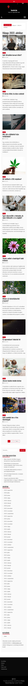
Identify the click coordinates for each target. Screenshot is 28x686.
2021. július (7, 615)
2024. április (7, 529)
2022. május (7, 589)
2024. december (8, 521)
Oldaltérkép (4, 669)
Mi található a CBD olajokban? (12, 179)
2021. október (7, 607)
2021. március (7, 625)
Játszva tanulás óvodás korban (12, 380)
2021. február (7, 628)
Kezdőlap (3, 661)
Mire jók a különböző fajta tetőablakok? (11, 135)
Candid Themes (18, 683)
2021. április (7, 622)
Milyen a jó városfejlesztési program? (11, 299)
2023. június (7, 555)
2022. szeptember (8, 578)
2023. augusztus (8, 550)
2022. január (7, 599)
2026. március (7, 500)
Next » (17, 441)
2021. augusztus (8, 612)
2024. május (7, 526)
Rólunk (3, 663)
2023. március (7, 563)
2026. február (7, 503)
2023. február (7, 565)
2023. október (7, 544)
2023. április (7, 560)
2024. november (8, 524)
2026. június (7, 495)
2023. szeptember (8, 547)
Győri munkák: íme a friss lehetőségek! (10, 418)
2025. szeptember (8, 513)
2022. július (7, 583)
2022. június (7, 586)
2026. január (7, 505)
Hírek (4, 52)
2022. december (8, 570)
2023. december (8, 539)
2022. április (7, 591)
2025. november (8, 511)
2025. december (8, 508)
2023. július (7, 552)
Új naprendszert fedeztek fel (11, 339)
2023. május (7, 557)
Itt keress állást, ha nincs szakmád (13, 93)
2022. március (7, 594)
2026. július (7, 492)
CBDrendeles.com (17, 643)
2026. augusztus (8, 490)
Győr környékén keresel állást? (12, 55)
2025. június (7, 518)
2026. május (7, 498)
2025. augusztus (8, 516)
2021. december (8, 602)
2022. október (7, 576)
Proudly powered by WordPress (11, 681)
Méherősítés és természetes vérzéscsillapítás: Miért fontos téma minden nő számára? (13, 465)
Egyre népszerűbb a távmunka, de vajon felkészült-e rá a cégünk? (13, 216)
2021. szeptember (8, 609)
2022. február (7, 596)
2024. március (7, 531)
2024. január (7, 537)
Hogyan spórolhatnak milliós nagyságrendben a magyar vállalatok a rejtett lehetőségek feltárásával (14, 480)
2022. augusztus (8, 581)
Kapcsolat (3, 667)
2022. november (8, 573)
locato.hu (14, 10)
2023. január (7, 568)
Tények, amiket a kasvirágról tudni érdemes (13, 259)
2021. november (8, 604)
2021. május (7, 620)
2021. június (7, 617)
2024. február (7, 534)
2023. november (8, 542)
